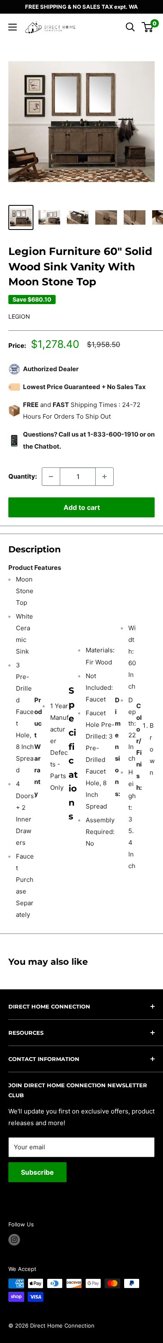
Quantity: (22, 476)
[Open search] (130, 27)
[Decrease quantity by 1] (51, 476)
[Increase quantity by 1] (104, 476)
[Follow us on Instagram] (14, 1240)
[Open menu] (12, 27)
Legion (19, 316)
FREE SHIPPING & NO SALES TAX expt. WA (81, 6)
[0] (148, 27)
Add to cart (82, 507)
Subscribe (37, 1172)
